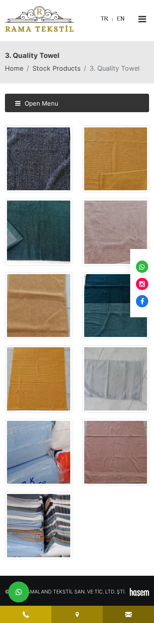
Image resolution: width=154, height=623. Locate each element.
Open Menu (40, 103)
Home (14, 68)
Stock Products (56, 68)
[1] (142, 19)
